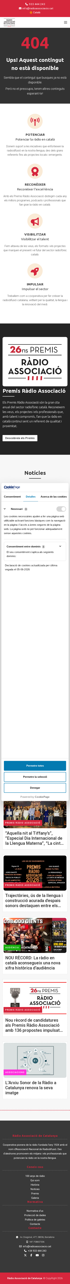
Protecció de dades (35, 1215)
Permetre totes (35, 765)
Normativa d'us (35, 1211)
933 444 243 (36, 4)
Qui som (35, 1180)
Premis (35, 1193)
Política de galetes (35, 1219)
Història (35, 1184)
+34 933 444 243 (37, 1250)
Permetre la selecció (35, 776)
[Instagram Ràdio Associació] (43, 1255)
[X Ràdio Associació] (25, 1255)
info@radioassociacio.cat (37, 8)
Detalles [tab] (31, 496)
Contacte (35, 1224)
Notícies (35, 1189)
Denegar (35, 787)
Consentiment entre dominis (25, 546)
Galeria (35, 1198)
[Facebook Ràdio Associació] (31, 1255)
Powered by (34, 796)
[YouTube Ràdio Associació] (37, 1255)
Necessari (17, 508)
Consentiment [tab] (12, 496)
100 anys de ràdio (35, 1176)
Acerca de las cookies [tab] (54, 496)
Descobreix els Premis (20, 438)
